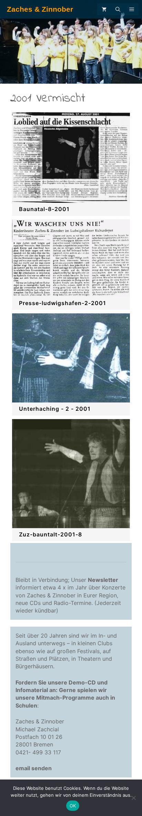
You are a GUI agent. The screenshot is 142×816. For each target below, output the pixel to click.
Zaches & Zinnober (40, 9)
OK (73, 805)
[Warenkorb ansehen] (104, 9)
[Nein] (133, 797)
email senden (34, 768)
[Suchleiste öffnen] (118, 9)
